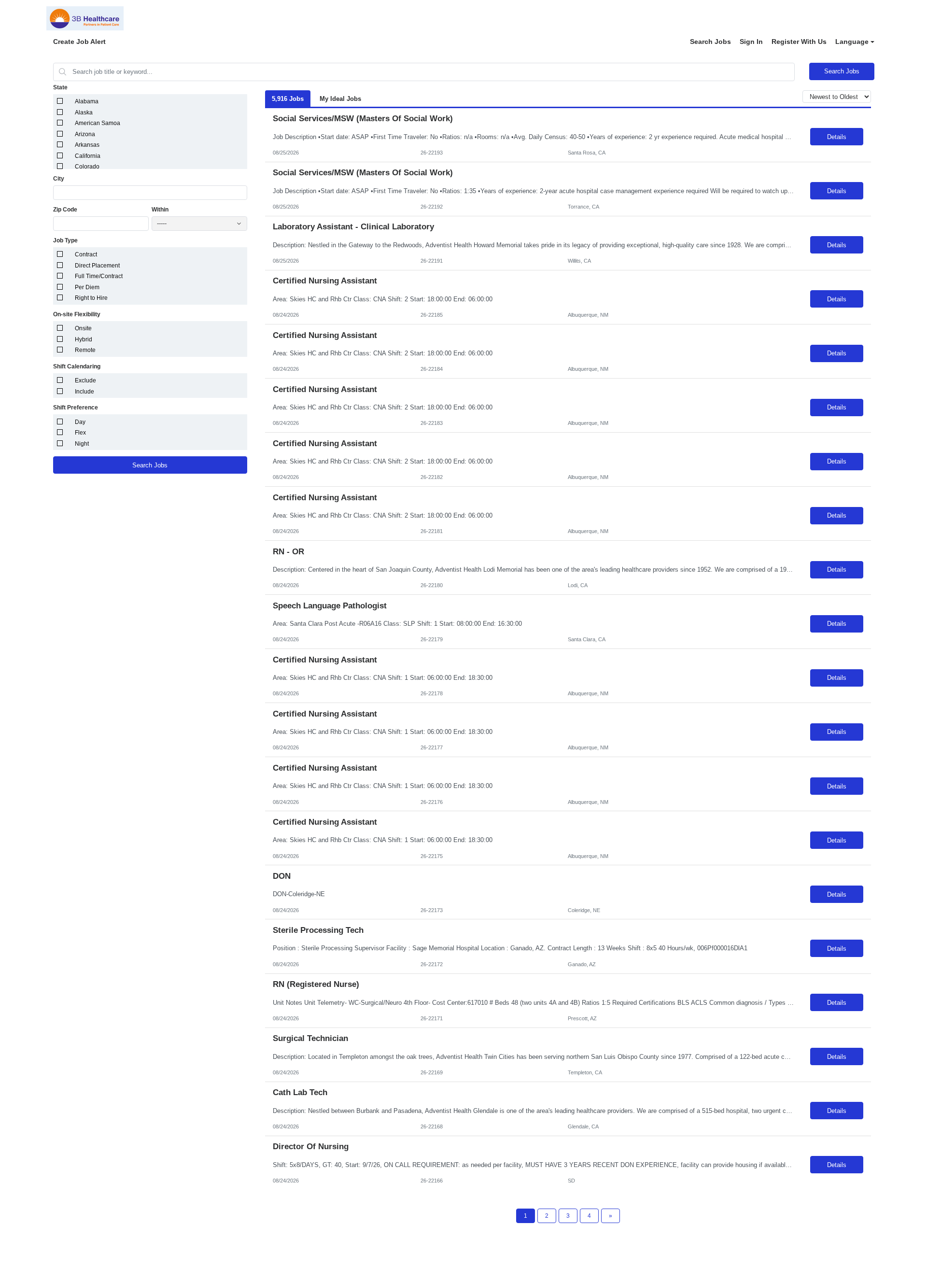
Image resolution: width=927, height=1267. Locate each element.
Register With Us (799, 41)
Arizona (85, 134)
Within (160, 209)
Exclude (85, 380)
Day (80, 422)
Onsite (83, 328)
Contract (86, 254)
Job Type (65, 240)
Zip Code (65, 209)
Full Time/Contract (99, 276)
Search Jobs (710, 41)
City (58, 178)
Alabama (86, 101)
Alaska (84, 112)
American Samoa (97, 123)
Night (82, 443)
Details (836, 137)
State (60, 87)
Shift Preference (75, 407)
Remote (85, 350)
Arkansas (87, 144)
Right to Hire (91, 298)
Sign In (751, 41)
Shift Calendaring (76, 366)
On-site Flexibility (76, 314)
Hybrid (83, 339)
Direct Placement (97, 265)
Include (84, 391)
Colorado (87, 166)
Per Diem (87, 287)
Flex (80, 432)
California (87, 156)
